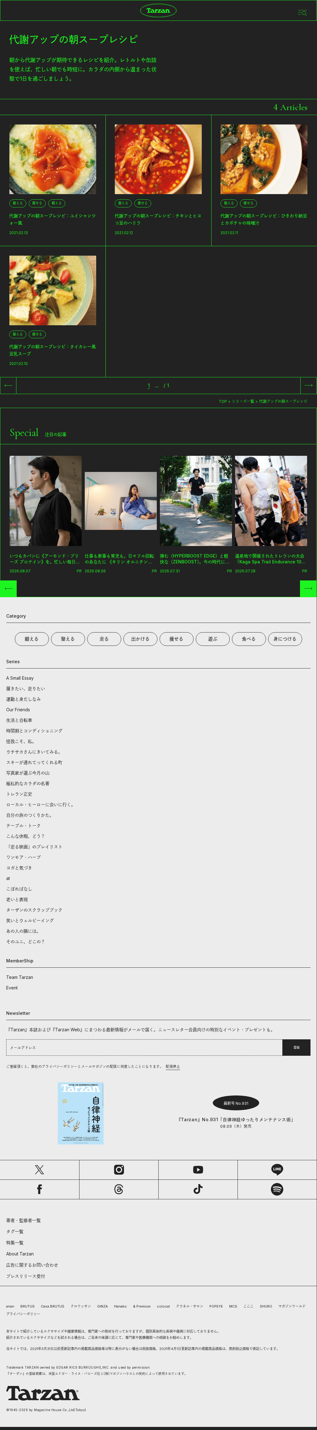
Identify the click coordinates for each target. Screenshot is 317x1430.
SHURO (266, 1306)
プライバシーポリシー (23, 1314)
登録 (296, 1047)
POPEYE (216, 1306)
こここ (248, 1306)
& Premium (142, 1306)
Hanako (120, 1306)
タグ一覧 (15, 1231)
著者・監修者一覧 (23, 1220)
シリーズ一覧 (243, 401)
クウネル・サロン (189, 1306)
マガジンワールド (292, 1306)
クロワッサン (81, 1306)
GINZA (102, 1306)
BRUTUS (27, 1306)
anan (10, 1306)
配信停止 (173, 1066)
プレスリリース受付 (25, 1276)
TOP (223, 401)
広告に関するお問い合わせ (32, 1265)
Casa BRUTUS (52, 1306)
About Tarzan (20, 1253)
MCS (233, 1306)
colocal (163, 1306)
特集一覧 (15, 1242)
